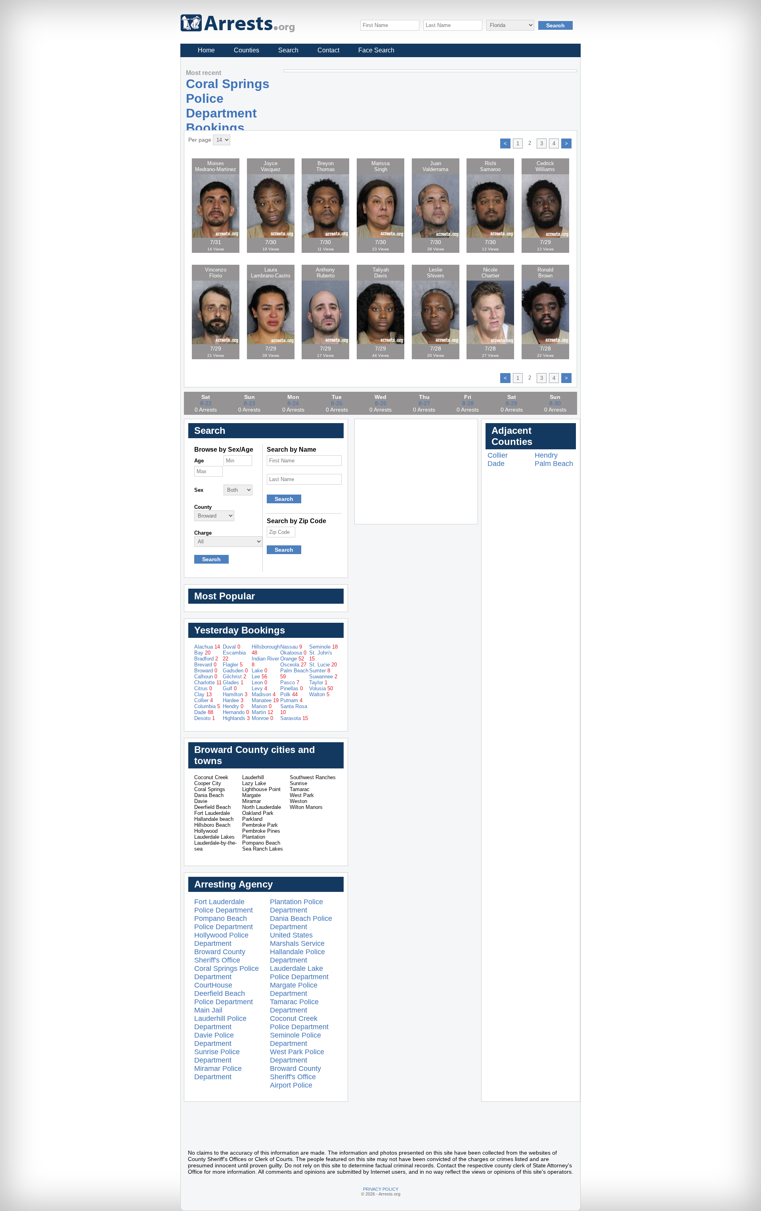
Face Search (376, 50)
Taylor (318, 682)
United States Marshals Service (297, 939)
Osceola (293, 665)
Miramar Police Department (218, 1073)
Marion (262, 706)
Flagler (233, 665)
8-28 (468, 403)
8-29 (511, 403)
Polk (289, 694)
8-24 (293, 403)
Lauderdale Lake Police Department (299, 973)
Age (199, 461)
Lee (259, 677)
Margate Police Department (293, 989)
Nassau (291, 647)
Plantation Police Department (296, 906)
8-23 (249, 403)
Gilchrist (234, 677)
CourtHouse (213, 985)
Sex (198, 490)
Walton (319, 694)
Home (206, 50)
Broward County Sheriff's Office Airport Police (295, 1077)
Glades (233, 682)
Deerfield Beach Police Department (223, 998)
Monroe (262, 718)
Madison (263, 694)
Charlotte (208, 682)
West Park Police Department (297, 1056)
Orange (292, 659)
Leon (259, 682)
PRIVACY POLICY (380, 1189)
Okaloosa (293, 653)
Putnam (291, 700)
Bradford (206, 659)
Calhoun (205, 677)
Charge (203, 533)
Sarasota (294, 718)
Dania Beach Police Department (301, 923)
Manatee (265, 700)
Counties (246, 50)
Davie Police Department (214, 1039)
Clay (203, 694)
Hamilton (235, 694)
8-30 (555, 403)
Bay (202, 653)
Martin (262, 712)
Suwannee (323, 677)
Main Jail (208, 1010)
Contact (328, 50)
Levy (259, 688)
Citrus (203, 688)
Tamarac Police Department (294, 1006)
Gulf (230, 688)
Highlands (236, 718)
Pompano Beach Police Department (223, 923)
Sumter (319, 671)
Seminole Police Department (295, 1039)
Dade (203, 712)
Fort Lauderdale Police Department (223, 906)
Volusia (321, 688)
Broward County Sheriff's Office (219, 956)
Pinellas (291, 688)
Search (288, 50)
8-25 (336, 403)
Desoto (204, 718)
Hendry (233, 706)
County (203, 507)
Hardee (233, 700)
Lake (259, 671)
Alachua (207, 647)
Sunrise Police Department (217, 1056)
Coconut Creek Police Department (299, 1023)
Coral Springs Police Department (226, 973)
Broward (205, 671)
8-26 (380, 403)
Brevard (205, 665)
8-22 (206, 403)
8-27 (424, 403)
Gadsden (235, 671)
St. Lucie (323, 665)
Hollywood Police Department (221, 939)
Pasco (289, 682)
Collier (203, 700)
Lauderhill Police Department (220, 1023)
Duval (231, 647)
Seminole (323, 647)
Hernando (236, 712)
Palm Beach (554, 464)
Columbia (207, 706)
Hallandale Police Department (297, 956)
